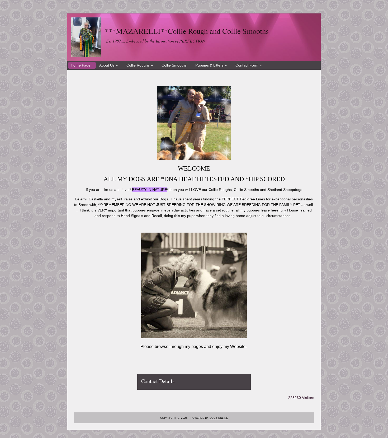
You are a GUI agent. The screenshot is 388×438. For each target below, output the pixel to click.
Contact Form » (248, 65)
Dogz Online (219, 417)
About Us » (108, 65)
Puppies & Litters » (211, 65)
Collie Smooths (174, 65)
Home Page (81, 65)
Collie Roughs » (139, 65)
